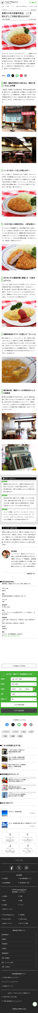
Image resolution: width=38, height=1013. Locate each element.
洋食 (5, 736)
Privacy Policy (7, 919)
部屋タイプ (4, 699)
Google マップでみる (19, 666)
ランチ (16, 732)
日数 (2, 694)
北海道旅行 (5, 943)
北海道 (5, 904)
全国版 (5, 896)
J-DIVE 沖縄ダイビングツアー (11, 977)
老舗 (13, 736)
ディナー (6, 732)
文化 (24, 732)
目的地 (2, 684)
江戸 (31, 732)
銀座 (20, 736)
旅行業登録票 (6, 882)
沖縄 (21, 896)
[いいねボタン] (35, 1004)
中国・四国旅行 (6, 958)
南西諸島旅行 (5, 953)
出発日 (2, 689)
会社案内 (5, 878)
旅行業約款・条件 (24, 882)
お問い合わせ (23, 919)
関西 (21, 900)
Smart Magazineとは (8, 914)
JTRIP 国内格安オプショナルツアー (12, 1001)
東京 (4, 900)
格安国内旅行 (5, 934)
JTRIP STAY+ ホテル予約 (10, 997)
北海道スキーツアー (8, 986)
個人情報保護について (25, 878)
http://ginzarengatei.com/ (12, 636)
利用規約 (22, 914)
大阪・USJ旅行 (6, 967)
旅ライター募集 (24, 923)
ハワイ (21, 904)
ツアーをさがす (19, 710)
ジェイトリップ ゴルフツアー (11, 981)
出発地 (2, 679)
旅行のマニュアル (7, 909)
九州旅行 (4, 948)
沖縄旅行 (4, 939)
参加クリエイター (7, 923)
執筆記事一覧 (30, 573)
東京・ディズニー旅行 (7, 962)
